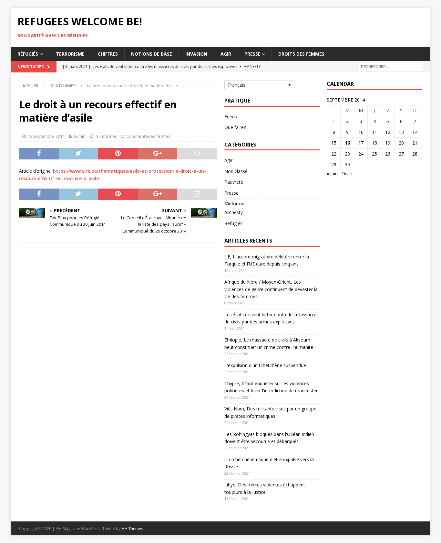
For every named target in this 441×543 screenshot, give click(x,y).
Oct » (347, 173)
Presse (252, 54)
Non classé (236, 171)
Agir (226, 54)
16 (347, 143)
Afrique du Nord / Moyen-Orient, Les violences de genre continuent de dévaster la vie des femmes (271, 289)
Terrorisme (70, 54)
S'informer (106, 136)
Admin (79, 136)
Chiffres (108, 54)
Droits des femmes (301, 54)
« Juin (332, 173)
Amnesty (233, 212)
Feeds (230, 117)
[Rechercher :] (389, 66)
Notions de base (151, 54)
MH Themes (132, 528)
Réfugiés (27, 54)
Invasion (196, 54)
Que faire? (235, 127)
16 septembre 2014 (46, 136)
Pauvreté (233, 182)
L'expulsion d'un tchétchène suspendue (265, 365)
